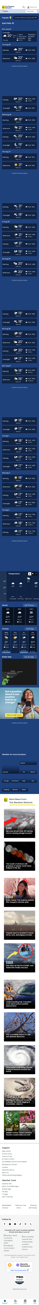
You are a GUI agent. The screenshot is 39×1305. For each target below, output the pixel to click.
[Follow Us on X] (30, 1224)
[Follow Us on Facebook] (4, 1224)
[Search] (24, 7)
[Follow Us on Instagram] (9, 1224)
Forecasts (30, 11)
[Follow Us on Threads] (25, 1224)
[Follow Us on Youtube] (15, 1224)
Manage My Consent (9, 1164)
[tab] (29, 573)
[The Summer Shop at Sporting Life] (32, 787)
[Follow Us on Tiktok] (20, 1224)
